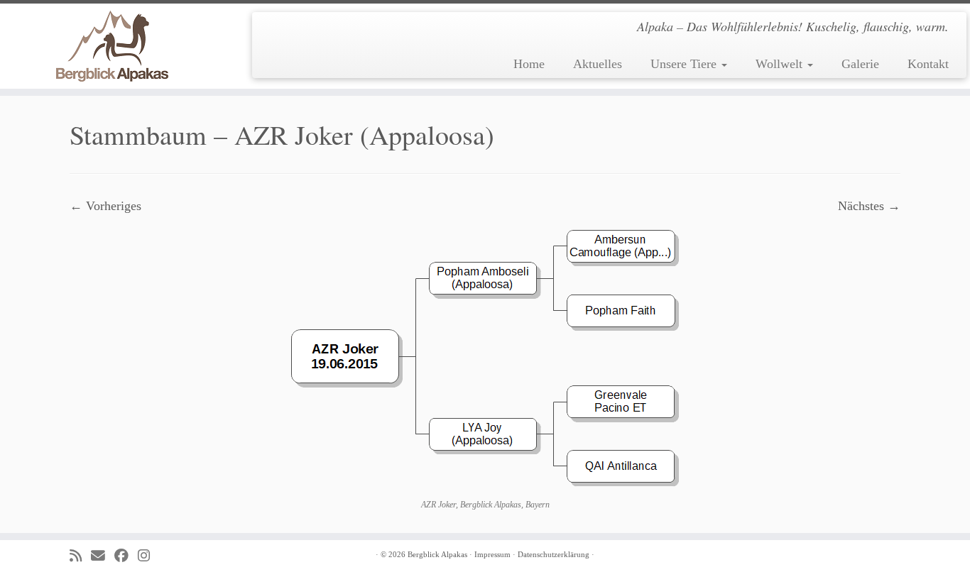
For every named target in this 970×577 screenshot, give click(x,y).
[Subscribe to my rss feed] (80, 556)
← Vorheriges (105, 206)
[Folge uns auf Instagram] (148, 556)
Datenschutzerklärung (553, 554)
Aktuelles (597, 64)
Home (529, 64)
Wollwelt (781, 64)
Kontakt (928, 64)
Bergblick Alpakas (437, 554)
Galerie (860, 64)
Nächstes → (869, 206)
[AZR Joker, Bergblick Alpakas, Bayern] (485, 355)
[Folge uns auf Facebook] (126, 556)
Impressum (492, 554)
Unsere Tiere (685, 64)
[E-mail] (102, 556)
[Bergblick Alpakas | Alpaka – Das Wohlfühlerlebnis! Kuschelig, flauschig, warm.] (112, 46)
